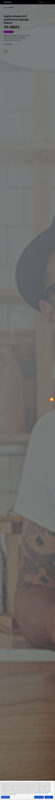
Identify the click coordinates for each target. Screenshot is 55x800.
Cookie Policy (39, 791)
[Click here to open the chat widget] (52, 399)
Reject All (49, 797)
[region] (27, 790)
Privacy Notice (47, 791)
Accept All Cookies (39, 797)
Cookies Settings (5, 797)
